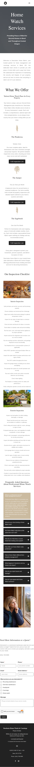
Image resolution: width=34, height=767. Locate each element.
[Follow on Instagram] (18, 761)
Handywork (6, 687)
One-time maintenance (9, 684)
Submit (4, 717)
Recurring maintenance (9, 682)
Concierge (6, 690)
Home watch (6, 693)
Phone (20, 662)
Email (2, 670)
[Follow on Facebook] (15, 761)
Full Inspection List (17, 161)
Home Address (23, 670)
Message (3, 697)
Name (2, 662)
